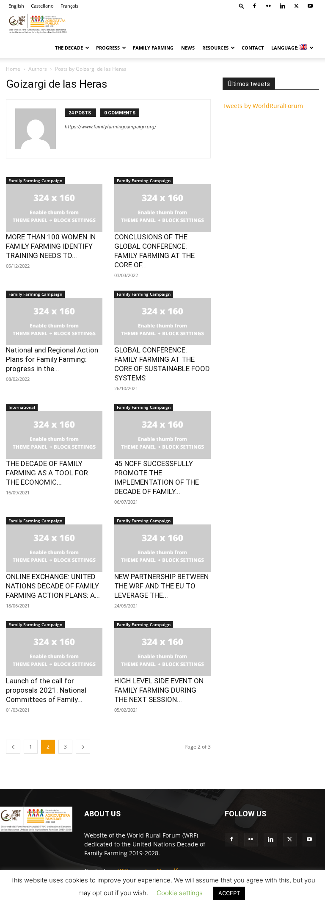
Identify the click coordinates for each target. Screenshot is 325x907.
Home (13, 68)
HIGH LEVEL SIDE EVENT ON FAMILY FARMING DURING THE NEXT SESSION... (159, 690)
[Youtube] (310, 6)
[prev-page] (13, 747)
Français (69, 6)
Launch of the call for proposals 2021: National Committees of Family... (46, 690)
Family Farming (153, 47)
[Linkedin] (282, 6)
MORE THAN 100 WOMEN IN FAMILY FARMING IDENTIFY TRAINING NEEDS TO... (51, 246)
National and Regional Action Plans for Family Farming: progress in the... (52, 359)
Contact (253, 47)
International (21, 407)
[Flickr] (268, 6)
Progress (108, 47)
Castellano (42, 6)
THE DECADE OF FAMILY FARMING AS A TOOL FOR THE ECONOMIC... (47, 472)
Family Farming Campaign (35, 180)
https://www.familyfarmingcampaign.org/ (110, 127)
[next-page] (83, 747)
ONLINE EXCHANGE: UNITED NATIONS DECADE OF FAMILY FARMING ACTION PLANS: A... (53, 585)
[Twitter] (296, 6)
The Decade (69, 47)
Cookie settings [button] (180, 893)
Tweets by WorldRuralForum (263, 106)
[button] (241, 6)
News (188, 47)
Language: (285, 47)
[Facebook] (254, 6)
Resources (215, 47)
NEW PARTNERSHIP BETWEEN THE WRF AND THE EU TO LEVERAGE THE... (161, 585)
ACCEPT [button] (229, 893)
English (16, 6)
